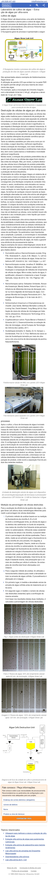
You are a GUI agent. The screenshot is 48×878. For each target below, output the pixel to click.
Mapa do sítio (12, 868)
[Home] (6, 5)
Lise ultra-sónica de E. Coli (16, 859)
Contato (34, 871)
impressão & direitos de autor (30, 868)
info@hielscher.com (39, 1)
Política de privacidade (20, 871)
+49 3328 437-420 (8, 1)
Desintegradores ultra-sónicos (17, 856)
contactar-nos (24, 818)
